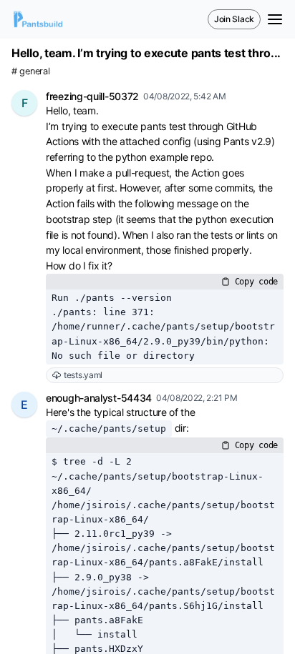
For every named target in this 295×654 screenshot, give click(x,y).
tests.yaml (83, 375)
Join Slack (234, 19)
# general (30, 71)
